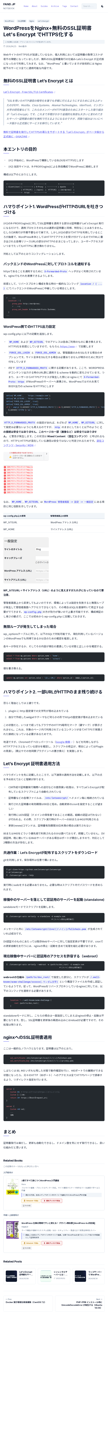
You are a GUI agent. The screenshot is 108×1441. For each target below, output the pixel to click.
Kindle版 (28, 1206)
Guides (44, 6)
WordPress (9, 21)
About (34, 6)
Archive (55, 6)
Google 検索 (63, 742)
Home (26, 6)
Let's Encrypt (43, 21)
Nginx (32, 21)
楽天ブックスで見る (53, 1200)
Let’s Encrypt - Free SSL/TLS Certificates (28, 92)
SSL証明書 (22, 21)
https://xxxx (67, 346)
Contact (74, 6)
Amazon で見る (32, 1200)
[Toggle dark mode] (102, 6)
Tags (64, 6)
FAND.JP (9, 6)
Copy (100, 183)
